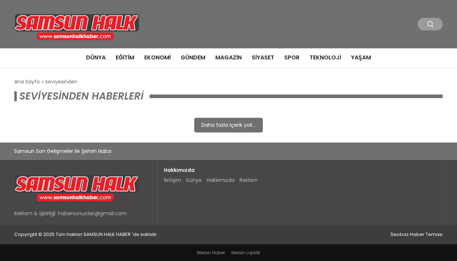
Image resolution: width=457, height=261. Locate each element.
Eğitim (125, 57)
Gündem (193, 57)
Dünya (96, 57)
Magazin (228, 57)
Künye (194, 180)
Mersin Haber (211, 253)
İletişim (172, 180)
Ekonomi (157, 57)
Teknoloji (325, 57)
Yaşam (361, 57)
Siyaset (263, 57)
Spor (292, 57)
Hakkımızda (221, 180)
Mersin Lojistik (245, 253)
